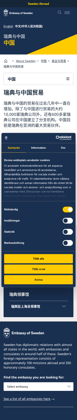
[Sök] (60, 12)
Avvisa (38, 279)
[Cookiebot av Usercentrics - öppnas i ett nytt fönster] (57, 138)
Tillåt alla (38, 258)
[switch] (68, 220)
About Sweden (26, 61)
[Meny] (68, 12)
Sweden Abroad (38, 4)
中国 (44, 61)
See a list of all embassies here (27, 399)
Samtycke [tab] (14, 147)
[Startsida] (7, 61)
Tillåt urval (38, 269)
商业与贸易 (59, 61)
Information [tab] (38, 147)
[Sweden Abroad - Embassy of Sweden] (21, 12)
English (8, 26)
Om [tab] (63, 147)
